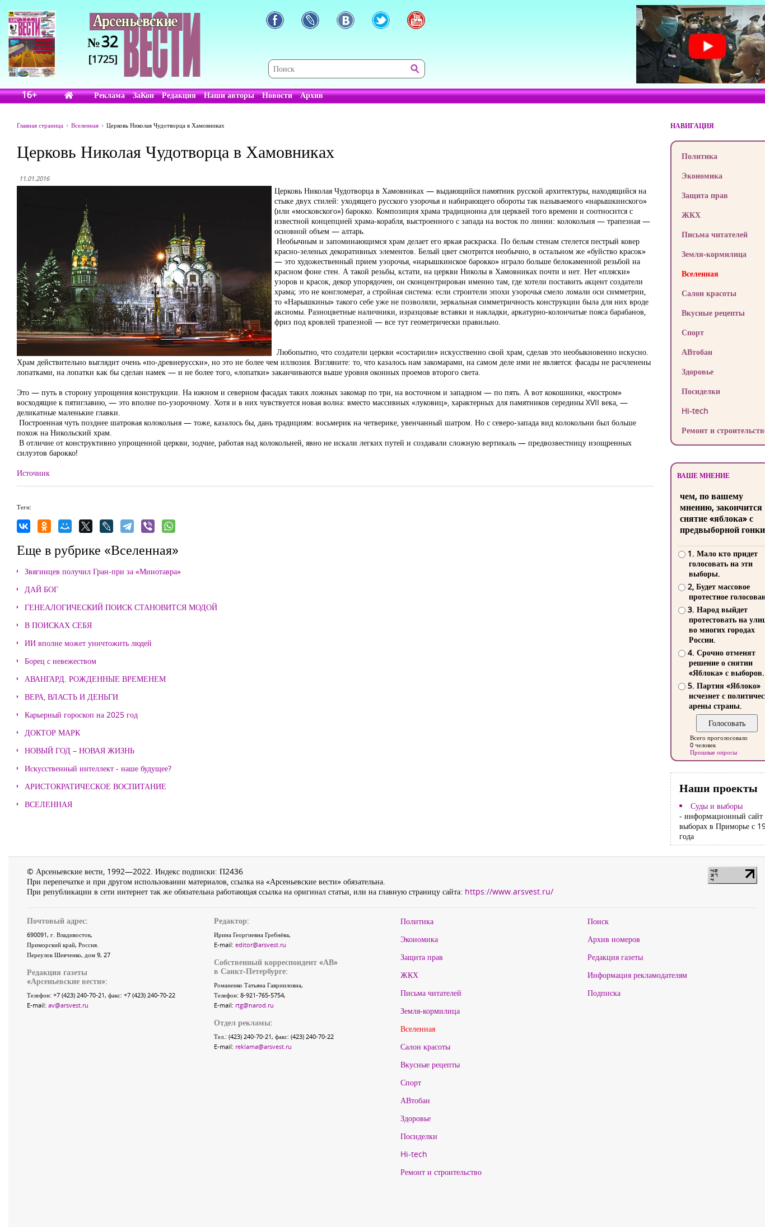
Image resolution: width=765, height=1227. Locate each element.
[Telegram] (127, 526)
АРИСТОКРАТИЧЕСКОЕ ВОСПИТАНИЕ (95, 786)
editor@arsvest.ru (260, 944)
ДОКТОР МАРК (52, 733)
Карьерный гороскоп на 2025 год (81, 715)
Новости (277, 95)
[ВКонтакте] (23, 526)
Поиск (598, 921)
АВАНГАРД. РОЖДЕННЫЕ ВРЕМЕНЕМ (95, 679)
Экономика (419, 939)
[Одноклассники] (44, 526)
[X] (85, 526)
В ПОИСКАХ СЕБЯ (58, 625)
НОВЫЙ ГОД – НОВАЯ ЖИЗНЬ (79, 751)
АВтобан (415, 1100)
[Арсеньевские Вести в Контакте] (345, 20)
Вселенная (417, 1029)
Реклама (109, 95)
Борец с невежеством (60, 661)
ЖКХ (409, 975)
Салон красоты (425, 1047)
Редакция (179, 95)
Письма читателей (430, 993)
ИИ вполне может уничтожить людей (88, 643)
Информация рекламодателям (637, 975)
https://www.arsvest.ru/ (509, 891)
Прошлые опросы (713, 752)
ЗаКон (143, 95)
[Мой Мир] (65, 526)
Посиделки (418, 1136)
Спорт (410, 1083)
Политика (416, 921)
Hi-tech (413, 1154)
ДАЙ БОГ (41, 589)
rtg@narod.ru (254, 1005)
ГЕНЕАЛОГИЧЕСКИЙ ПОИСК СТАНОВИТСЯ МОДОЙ (121, 607)
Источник (33, 472)
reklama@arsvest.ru (263, 1046)
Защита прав (421, 957)
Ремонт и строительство (441, 1172)
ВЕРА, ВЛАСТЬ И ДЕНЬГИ (71, 697)
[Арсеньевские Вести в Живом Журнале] (310, 20)
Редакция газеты (615, 957)
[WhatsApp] (168, 526)
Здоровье (415, 1118)
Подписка (604, 993)
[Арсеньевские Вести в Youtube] (416, 20)
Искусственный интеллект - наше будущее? (98, 769)
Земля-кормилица (430, 1011)
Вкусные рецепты (430, 1065)
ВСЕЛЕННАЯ (48, 804)
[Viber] (148, 526)
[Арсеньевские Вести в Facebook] (275, 20)
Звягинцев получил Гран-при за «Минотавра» (103, 571)
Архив (311, 95)
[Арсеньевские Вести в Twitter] (381, 20)
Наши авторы (229, 95)
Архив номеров (613, 939)
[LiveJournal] (106, 526)
